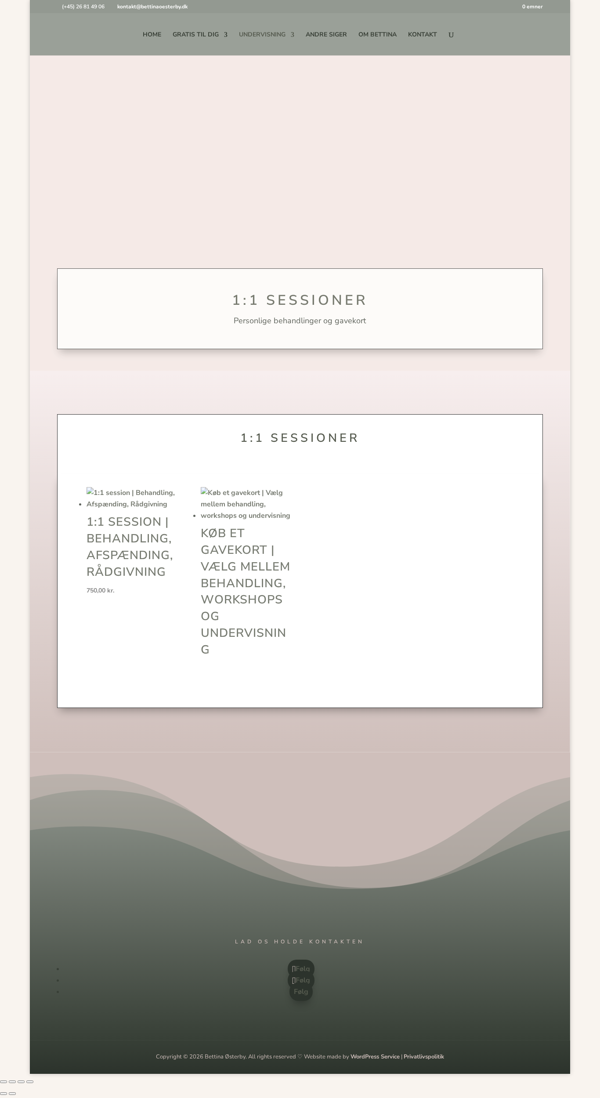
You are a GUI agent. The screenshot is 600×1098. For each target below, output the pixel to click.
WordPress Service (375, 1057)
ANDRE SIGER (326, 35)
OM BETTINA (377, 35)
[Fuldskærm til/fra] (12, 1081)
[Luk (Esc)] (29, 1081)
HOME (152, 35)
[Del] (21, 1081)
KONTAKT (422, 35)
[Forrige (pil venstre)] (3, 1093)
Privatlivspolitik (424, 1057)
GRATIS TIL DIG (196, 35)
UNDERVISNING (262, 35)
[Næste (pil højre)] (12, 1093)
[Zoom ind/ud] (3, 1081)
